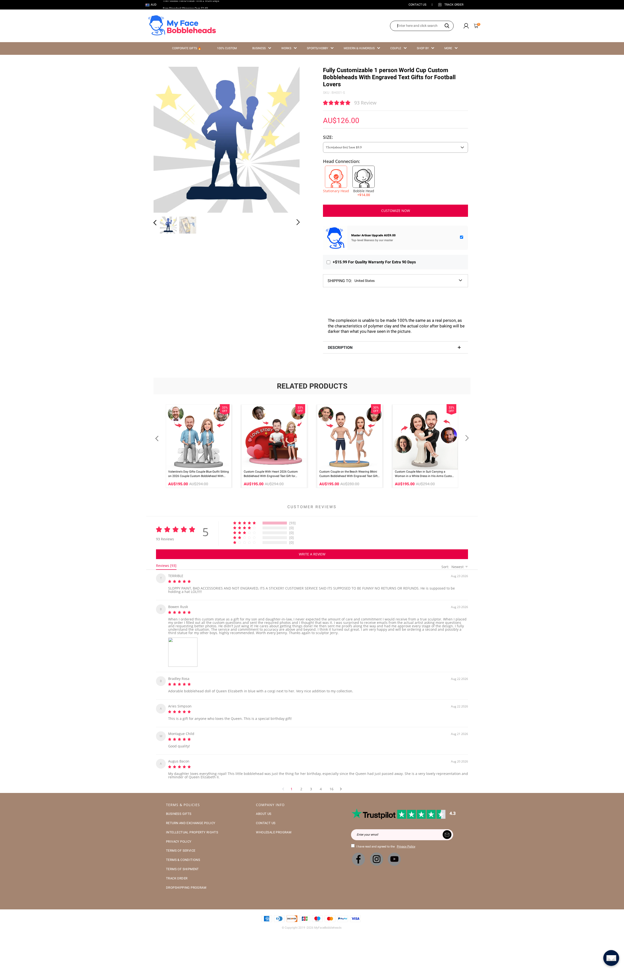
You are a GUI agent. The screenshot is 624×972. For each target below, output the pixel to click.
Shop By (423, 48)
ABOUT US (263, 808)
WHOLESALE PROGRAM (273, 826)
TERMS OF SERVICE (180, 845)
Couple (395, 48)
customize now (395, 210)
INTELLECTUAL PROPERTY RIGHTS (192, 826)
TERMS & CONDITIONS (183, 854)
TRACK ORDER (176, 872)
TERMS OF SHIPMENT (182, 863)
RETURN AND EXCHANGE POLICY (190, 817)
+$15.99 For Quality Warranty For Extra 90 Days (374, 262)
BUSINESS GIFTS (179, 808)
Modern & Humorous (359, 48)
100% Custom (227, 48)
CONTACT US (417, 4)
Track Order (453, 4)
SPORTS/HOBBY (317, 48)
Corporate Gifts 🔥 (186, 48)
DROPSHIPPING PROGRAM (186, 882)
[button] (165, 139)
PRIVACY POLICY (179, 836)
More (448, 48)
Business (259, 48)
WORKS (286, 48)
